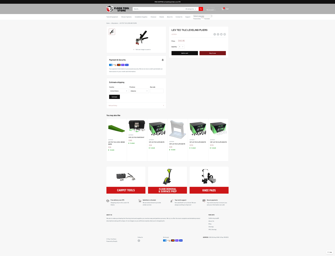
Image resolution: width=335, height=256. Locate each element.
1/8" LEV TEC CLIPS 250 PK (156, 142)
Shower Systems (126, 17)
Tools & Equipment (112, 17)
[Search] (201, 9)
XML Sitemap (212, 229)
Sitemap (211, 226)
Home (108, 23)
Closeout (153, 17)
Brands (162, 17)
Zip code (152, 87)
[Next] (228, 139)
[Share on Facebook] (214, 34)
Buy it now (212, 53)
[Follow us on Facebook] (139, 240)
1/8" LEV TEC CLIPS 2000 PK (198, 142)
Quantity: (174, 46)
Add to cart (184, 53)
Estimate (114, 97)
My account (210, 10)
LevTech (174, 34)
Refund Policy (113, 105)
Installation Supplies (141, 17)
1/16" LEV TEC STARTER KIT (136, 137)
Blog (210, 224)
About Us (170, 17)
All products (114, 23)
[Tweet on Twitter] (221, 34)
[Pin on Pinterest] (218, 34)
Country (111, 87)
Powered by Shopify (111, 241)
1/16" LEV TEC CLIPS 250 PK (177, 144)
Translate (207, 18)
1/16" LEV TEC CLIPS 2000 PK (218, 142)
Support (187, 17)
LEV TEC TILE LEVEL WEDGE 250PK (116, 143)
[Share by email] (224, 34)
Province (132, 87)
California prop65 (214, 218)
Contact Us (179, 17)
